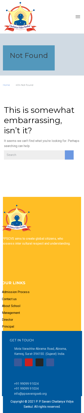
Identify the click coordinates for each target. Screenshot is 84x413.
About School (11, 306)
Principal (8, 326)
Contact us (9, 299)
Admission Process (15, 292)
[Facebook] (18, 362)
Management (11, 313)
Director (8, 320)
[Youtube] (29, 362)
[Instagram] (39, 362)
